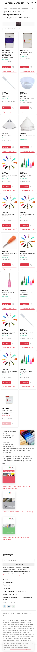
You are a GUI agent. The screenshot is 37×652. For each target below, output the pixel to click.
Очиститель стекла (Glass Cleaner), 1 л (26, 53)
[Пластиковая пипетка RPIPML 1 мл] (9, 82)
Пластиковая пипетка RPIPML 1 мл (8, 95)
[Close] (32, 643)
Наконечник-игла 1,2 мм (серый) (27, 254)
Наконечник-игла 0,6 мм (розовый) (9, 293)
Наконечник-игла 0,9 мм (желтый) (9, 175)
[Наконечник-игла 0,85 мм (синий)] (9, 202)
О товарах (6, 585)
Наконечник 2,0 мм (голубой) (26, 372)
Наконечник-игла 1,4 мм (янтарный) (9, 254)
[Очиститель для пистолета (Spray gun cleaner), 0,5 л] (9, 398)
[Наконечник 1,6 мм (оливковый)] (27, 280)
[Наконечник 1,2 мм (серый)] (27, 162)
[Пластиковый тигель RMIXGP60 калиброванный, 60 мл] (27, 82)
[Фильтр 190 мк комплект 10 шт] (27, 123)
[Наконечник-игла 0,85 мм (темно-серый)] (9, 319)
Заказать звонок (21, 592)
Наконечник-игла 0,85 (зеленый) (27, 215)
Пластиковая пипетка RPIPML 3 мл (26, 332)
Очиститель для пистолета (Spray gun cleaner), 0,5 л (8, 412)
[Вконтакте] (9, 606)
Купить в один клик (9, 71)
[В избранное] (13, 67)
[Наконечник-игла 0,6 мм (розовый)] (9, 280)
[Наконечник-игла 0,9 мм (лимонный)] (9, 359)
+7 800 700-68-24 (8, 592)
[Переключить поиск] (32, 2)
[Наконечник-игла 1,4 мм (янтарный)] (9, 241)
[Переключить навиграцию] (2, 2)
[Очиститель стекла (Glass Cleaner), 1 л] (27, 40)
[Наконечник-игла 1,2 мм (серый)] (27, 241)
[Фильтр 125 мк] (9, 123)
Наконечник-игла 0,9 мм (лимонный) (9, 372)
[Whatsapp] (13, 606)
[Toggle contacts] (28, 2)
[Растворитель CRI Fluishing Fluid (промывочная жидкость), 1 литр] (9, 40)
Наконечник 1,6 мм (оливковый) (26, 293)
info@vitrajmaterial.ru (10, 594)
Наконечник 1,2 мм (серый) (26, 175)
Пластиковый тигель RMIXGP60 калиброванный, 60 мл (27, 96)
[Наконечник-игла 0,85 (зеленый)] (27, 202)
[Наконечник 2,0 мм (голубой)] (27, 359)
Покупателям (8, 582)
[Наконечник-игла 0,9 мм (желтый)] (9, 162)
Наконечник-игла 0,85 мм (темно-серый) (8, 332)
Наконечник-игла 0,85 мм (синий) (8, 215)
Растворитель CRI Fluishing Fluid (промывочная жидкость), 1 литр (7, 55)
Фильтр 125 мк (6, 136)
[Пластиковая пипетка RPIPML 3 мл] (27, 319)
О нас (5, 579)
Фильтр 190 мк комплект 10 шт (27, 136)
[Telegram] (4, 606)
